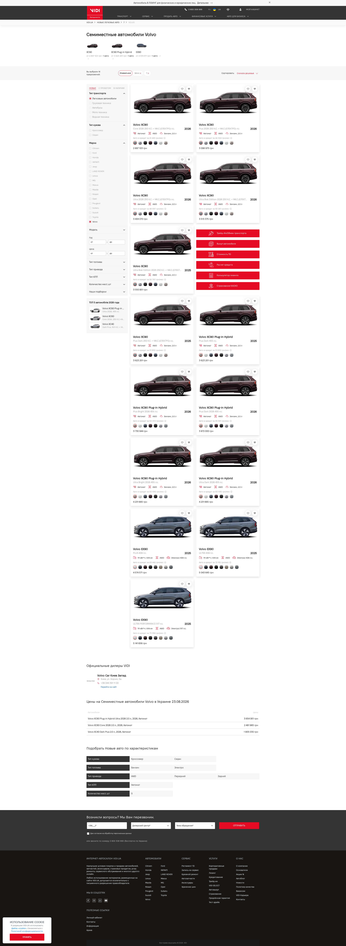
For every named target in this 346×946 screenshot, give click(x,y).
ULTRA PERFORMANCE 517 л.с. (148, 624)
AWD (133, 776)
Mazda (95, 190)
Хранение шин (189, 887)
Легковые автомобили (104, 98)
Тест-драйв (214, 902)
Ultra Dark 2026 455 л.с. (211, 482)
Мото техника (99, 112)
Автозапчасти (188, 878)
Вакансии (240, 891)
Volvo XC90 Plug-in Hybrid (216, 336)
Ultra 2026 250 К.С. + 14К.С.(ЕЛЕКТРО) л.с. (153, 199)
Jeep (94, 167)
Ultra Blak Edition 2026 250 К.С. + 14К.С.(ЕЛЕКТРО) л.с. (223, 199)
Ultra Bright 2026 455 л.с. (145, 482)
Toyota (95, 217)
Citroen (95, 148)
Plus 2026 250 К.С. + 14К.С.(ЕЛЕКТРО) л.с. (219, 129)
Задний (222, 776)
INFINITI (95, 162)
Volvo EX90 (140, 549)
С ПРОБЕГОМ (105, 88)
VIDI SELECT (214, 885)
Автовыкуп (214, 890)
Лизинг (212, 873)
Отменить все (125, 73)
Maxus (95, 185)
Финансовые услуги (202, 16)
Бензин (135, 767)
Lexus (95, 176)
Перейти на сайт (109, 687)
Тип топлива (95, 262)
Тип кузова (95, 125)
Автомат (135, 785)
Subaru (95, 208)
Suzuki (95, 212)
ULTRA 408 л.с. (206, 553)
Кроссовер (97, 130)
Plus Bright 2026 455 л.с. (145, 411)
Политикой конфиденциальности (27, 931)
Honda (95, 157)
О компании (242, 866)
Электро (179, 767)
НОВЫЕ (92, 88)
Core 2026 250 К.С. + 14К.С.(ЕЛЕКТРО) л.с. (153, 129)
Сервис (146, 16)
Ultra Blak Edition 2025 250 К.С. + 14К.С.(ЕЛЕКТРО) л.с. (157, 270)
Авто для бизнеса (236, 16)
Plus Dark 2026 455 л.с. (210, 411)
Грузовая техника (101, 103)
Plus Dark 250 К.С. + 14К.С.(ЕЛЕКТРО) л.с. (153, 341)
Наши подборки (97, 292)
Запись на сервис (190, 870)
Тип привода (96, 269)
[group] (98, 50)
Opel (94, 199)
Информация (92, 926)
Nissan (95, 194)
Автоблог (240, 878)
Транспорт (123, 16)
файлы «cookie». (19, 928)
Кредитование (216, 877)
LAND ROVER (98, 171)
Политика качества (245, 887)
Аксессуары (187, 883)
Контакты (240, 899)
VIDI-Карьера (242, 895)
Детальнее (203, 3)
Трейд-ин (213, 881)
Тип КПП (93, 277)
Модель (93, 230)
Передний (179, 776)
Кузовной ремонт (190, 874)
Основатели (242, 870)
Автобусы (97, 108)
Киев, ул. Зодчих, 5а (111, 679)
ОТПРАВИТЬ (239, 825)
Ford (94, 153)
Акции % (240, 874)
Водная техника (100, 117)
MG (93, 180)
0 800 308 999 (117, 841)
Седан (95, 135)
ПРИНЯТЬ (27, 937)
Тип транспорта (97, 93)
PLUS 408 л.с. (139, 553)
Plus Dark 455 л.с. (208, 341)
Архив (89, 930)
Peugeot (96, 203)
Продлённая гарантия (219, 898)
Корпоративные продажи (216, 867)
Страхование (215, 894)
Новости (240, 883)
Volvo (94, 222)
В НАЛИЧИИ (119, 88)
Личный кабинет (94, 918)
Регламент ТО (188, 866)
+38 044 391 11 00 (110, 683)
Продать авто (171, 16)
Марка (92, 143)
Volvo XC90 (140, 124)
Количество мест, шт (100, 284)
